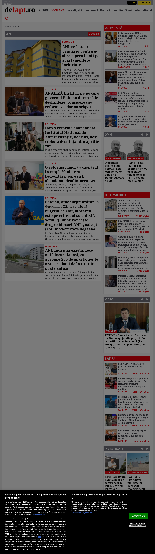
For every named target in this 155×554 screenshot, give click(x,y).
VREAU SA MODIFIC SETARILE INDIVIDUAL (137, 525)
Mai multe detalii (39, 515)
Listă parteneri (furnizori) (81, 513)
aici (39, 537)
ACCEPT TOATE (138, 516)
